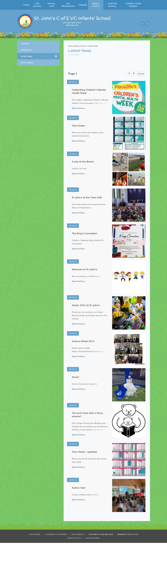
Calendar (25, 43)
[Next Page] (134, 73)
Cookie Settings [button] (92, 538)
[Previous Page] (129, 73)
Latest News (93, 46)
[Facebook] (142, 24)
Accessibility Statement (56, 534)
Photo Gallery (27, 62)
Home (70, 46)
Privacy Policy (74, 538)
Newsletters (26, 50)
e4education (132, 534)
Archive (141, 73)
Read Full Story (78, 108)
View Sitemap (34, 534)
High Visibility (78, 534)
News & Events (80, 46)
